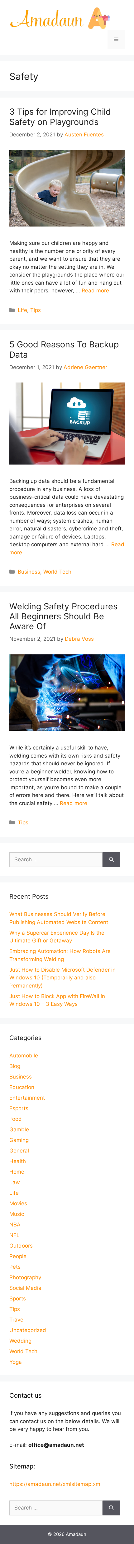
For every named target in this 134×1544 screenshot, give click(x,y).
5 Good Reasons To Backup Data (64, 349)
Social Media (25, 1288)
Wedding (20, 1341)
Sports (17, 1298)
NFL (14, 1235)
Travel (17, 1320)
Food (15, 1119)
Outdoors (21, 1246)
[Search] (111, 859)
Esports (18, 1108)
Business (29, 572)
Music (16, 1214)
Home (16, 1172)
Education (21, 1087)
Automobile (23, 1055)
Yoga (15, 1362)
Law (14, 1182)
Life (22, 310)
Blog (14, 1066)
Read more (95, 290)
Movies (18, 1203)
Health (17, 1161)
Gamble (19, 1129)
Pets (15, 1267)
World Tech (57, 572)
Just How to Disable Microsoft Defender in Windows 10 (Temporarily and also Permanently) (62, 978)
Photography (25, 1277)
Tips (35, 310)
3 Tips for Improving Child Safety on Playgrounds (60, 117)
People (17, 1256)
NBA (15, 1224)
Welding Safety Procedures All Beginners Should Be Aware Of (63, 616)
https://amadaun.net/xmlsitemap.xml (55, 1484)
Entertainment (27, 1098)
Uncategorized (27, 1330)
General (19, 1151)
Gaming (19, 1140)
